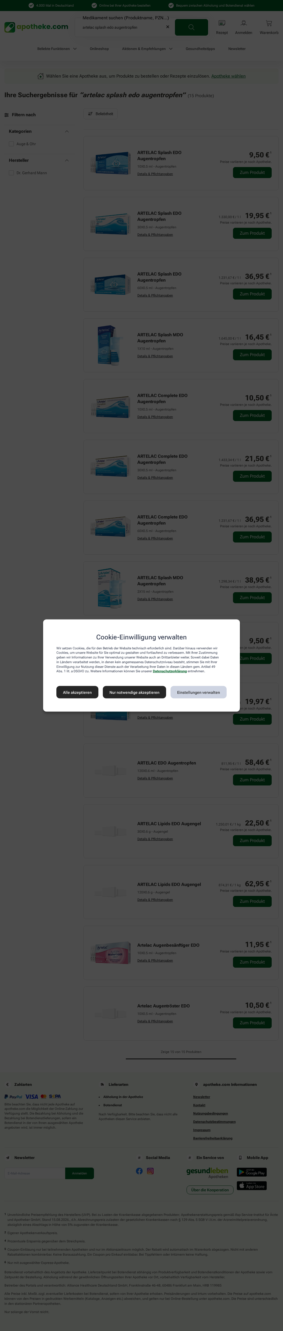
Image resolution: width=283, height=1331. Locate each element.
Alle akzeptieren (77, 692)
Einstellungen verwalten (198, 692)
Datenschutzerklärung (170, 671)
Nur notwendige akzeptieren (134, 692)
